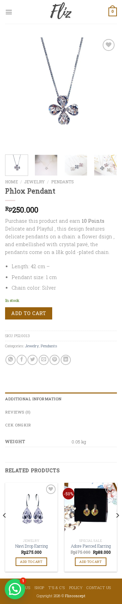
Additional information (33, 398)
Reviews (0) (18, 412)
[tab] (61, 398)
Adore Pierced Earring (91, 546)
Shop (39, 587)
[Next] (106, 93)
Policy (75, 587)
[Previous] (16, 93)
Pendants (62, 181)
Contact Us (98, 587)
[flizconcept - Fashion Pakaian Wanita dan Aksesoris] (61, 12)
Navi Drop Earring (31, 546)
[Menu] (9, 12)
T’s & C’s (56, 587)
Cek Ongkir (18, 424)
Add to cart (28, 313)
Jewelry (34, 181)
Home (11, 181)
